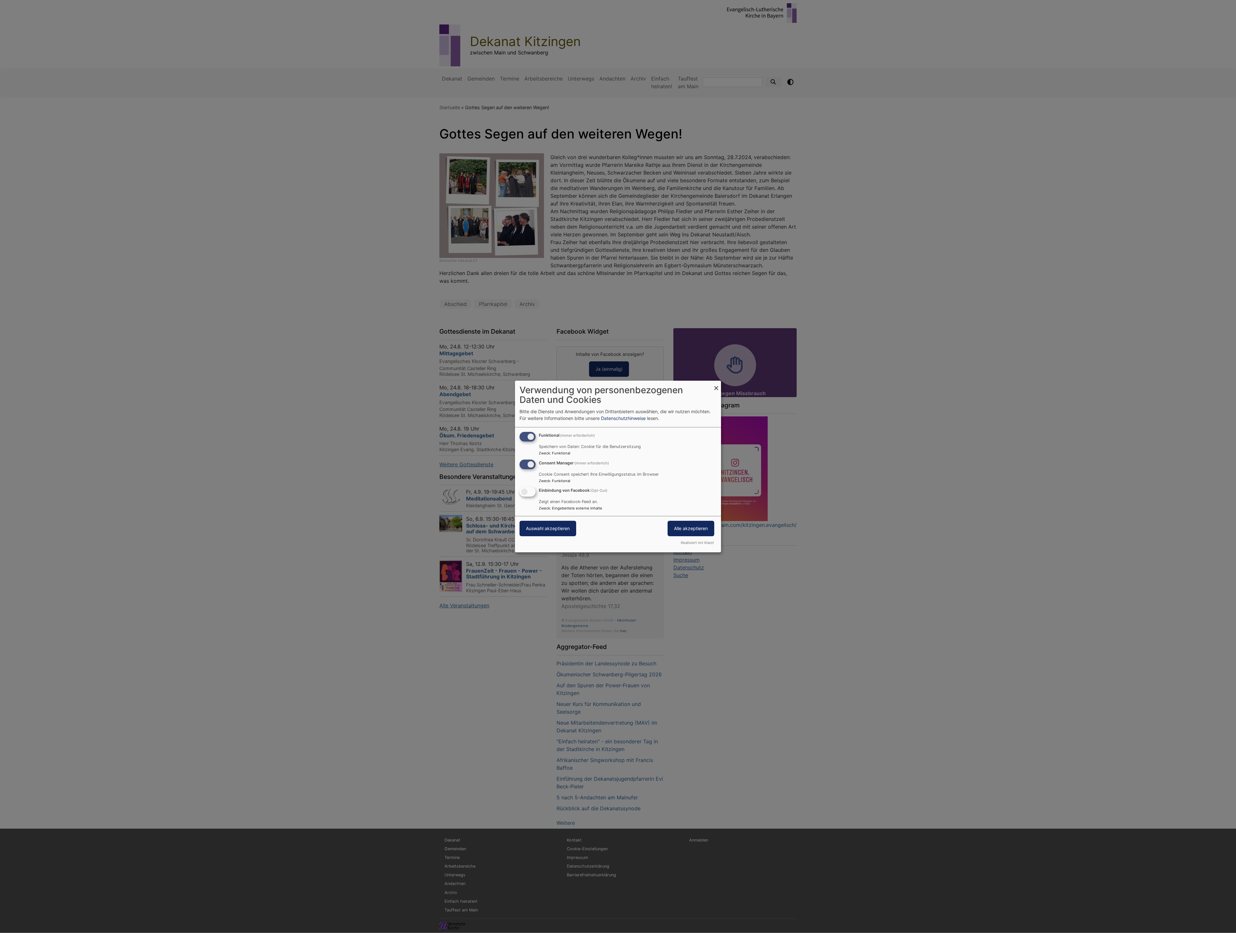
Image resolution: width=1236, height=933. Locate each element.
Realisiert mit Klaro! (697, 542)
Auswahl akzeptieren (548, 528)
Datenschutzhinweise (623, 418)
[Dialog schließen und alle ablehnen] (716, 385)
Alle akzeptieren (691, 528)
